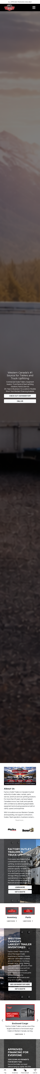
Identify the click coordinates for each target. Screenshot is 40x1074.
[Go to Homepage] (9, 7)
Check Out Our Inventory (20, 396)
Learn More (20, 887)
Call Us (20, 401)
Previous (2, 1020)
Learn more (11, 921)
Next (37, 1020)
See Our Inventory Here (20, 984)
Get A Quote (20, 892)
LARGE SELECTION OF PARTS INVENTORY (20, 2)
